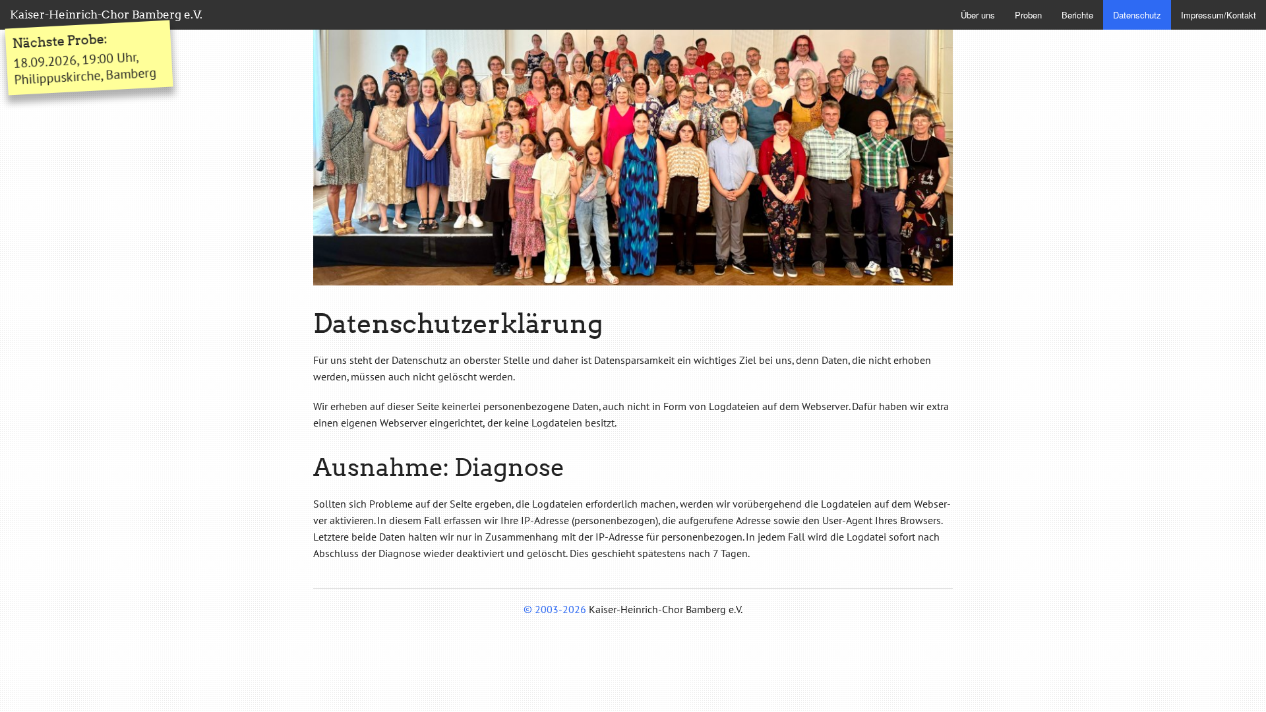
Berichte (1077, 15)
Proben (1028, 15)
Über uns (978, 15)
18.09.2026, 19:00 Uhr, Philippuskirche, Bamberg (84, 59)
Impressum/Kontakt (1218, 15)
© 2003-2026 (555, 609)
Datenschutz (1137, 15)
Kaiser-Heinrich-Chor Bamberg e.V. (106, 14)
